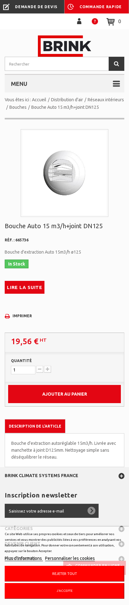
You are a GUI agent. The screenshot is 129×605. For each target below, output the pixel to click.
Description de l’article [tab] (35, 426)
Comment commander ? (95, 21)
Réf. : (9, 240)
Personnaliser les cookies (70, 558)
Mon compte (79, 21)
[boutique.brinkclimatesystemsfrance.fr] (64, 46)
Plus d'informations (24, 558)
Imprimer (22, 316)
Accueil (39, 99)
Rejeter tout (64, 573)
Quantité (21, 361)
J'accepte (65, 590)
